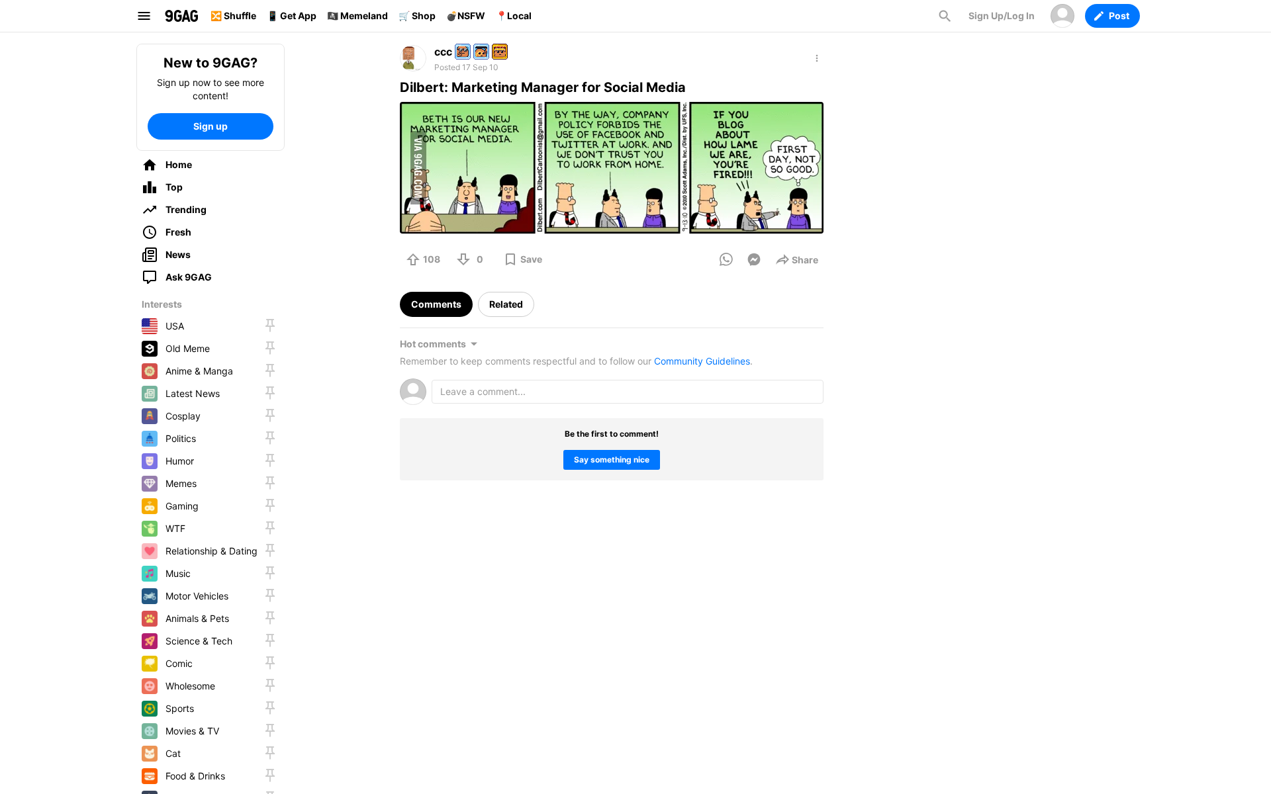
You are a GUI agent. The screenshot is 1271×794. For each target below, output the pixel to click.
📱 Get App (291, 15)
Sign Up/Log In (1001, 15)
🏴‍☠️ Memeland (357, 15)
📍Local (514, 15)
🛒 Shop (417, 15)
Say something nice (611, 459)
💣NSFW (465, 15)
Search (945, 16)
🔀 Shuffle (233, 15)
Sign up (210, 126)
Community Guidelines (702, 361)
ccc (443, 51)
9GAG (181, 16)
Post (1119, 15)
